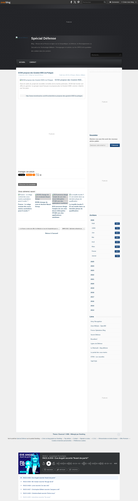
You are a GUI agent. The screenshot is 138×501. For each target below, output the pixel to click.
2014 (92, 310)
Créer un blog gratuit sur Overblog (52, 438)
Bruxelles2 (94, 339)
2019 (92, 288)
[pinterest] (78, 2)
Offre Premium (124, 438)
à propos (75, 469)
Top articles (67, 438)
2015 (92, 306)
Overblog (82, 434)
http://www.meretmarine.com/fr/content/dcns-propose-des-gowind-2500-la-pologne (54, 96)
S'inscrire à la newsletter (27, 184)
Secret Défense (95, 335)
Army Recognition (96, 321)
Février (94, 251)
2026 (92, 220)
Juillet (93, 228)
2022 (92, 275)
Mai (93, 237)
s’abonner (50, 469)
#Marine (78, 75)
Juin (93, 232)
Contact (33, 62)
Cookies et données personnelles (61, 440)
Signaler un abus (85, 438)
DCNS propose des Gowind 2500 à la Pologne (69, 80)
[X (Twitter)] (75, 2)
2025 (92, 261)
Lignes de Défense (96, 343)
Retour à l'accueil (51, 233)
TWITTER (94, 361)
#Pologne (72, 75)
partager (62, 469)
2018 (92, 292)
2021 (92, 279)
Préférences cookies (80, 440)
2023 (92, 270)
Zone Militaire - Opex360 (98, 326)
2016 (92, 301)
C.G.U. (94, 438)
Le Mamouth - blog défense (99, 348)
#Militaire (83, 75)
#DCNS (68, 75)
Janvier (94, 256)
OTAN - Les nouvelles (97, 357)
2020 (92, 284)
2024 (92, 266)
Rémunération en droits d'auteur (108, 438)
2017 (92, 297)
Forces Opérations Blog (98, 330)
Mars (93, 246)
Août (93, 223)
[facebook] (71, 2)
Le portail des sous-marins (99, 352)
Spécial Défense (43, 38)
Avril (93, 242)
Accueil (22, 62)
